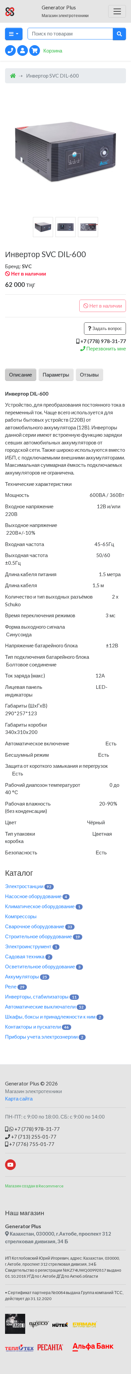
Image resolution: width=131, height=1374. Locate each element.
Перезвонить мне (105, 348)
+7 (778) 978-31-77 (36, 1129)
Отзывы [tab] (89, 375)
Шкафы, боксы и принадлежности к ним (53, 1017)
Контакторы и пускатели (37, 1027)
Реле (15, 986)
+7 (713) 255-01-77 (33, 1137)
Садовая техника (27, 956)
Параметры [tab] (56, 375)
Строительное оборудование (42, 936)
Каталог (19, 872)
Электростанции (28, 886)
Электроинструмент (31, 946)
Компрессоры (21, 916)
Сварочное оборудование (38, 926)
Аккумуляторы (26, 976)
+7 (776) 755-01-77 (31, 1144)
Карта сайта (19, 1098)
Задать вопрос (106, 328)
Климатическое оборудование (42, 906)
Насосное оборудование (36, 896)
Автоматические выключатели (44, 1006)
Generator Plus (22, 1083)
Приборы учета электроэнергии (44, 1037)
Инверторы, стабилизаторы (41, 996)
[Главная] (13, 76)
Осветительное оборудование (43, 966)
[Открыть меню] (117, 11)
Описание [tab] (20, 375)
